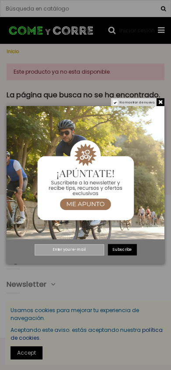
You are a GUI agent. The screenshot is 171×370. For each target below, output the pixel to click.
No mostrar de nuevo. (137, 102)
